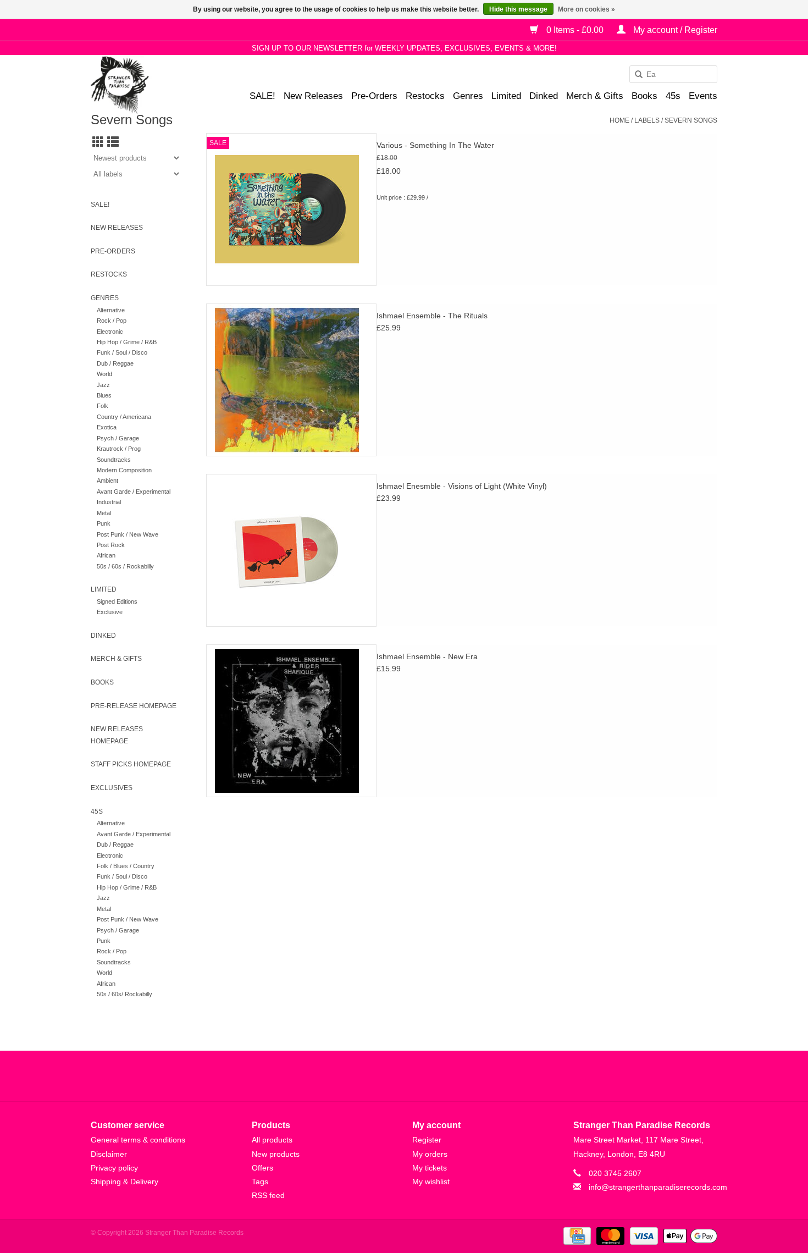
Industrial (109, 502)
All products (272, 1139)
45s (673, 96)
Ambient (107, 480)
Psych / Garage (118, 438)
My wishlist (431, 1181)
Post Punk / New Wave (127, 534)
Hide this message (518, 9)
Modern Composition (124, 470)
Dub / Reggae (115, 363)
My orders (429, 1154)
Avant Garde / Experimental (133, 491)
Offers (262, 1167)
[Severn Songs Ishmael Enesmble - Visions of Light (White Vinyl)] (291, 550)
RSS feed (268, 1195)
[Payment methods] (576, 1235)
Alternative (111, 310)
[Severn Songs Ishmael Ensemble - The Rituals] (291, 380)
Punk (103, 523)
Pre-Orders (374, 96)
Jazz (103, 385)
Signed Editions (117, 601)
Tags (260, 1181)
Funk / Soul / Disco (122, 352)
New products (276, 1154)
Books (644, 96)
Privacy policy (114, 1167)
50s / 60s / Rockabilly (125, 566)
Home (619, 120)
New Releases (313, 96)
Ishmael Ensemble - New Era (427, 656)
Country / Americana (124, 416)
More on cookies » (586, 9)
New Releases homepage (117, 735)
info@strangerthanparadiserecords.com (658, 1187)
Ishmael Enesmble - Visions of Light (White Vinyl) (462, 486)
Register (426, 1139)
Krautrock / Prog (119, 448)
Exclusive (110, 612)
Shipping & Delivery (124, 1181)
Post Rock (111, 545)
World (104, 374)
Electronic (110, 331)
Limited (506, 96)
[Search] (634, 74)
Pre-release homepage (133, 706)
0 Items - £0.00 (575, 30)
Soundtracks (114, 459)
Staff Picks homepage (131, 764)
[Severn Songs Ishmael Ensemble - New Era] (291, 721)
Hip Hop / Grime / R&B (127, 342)
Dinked (543, 96)
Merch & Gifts (594, 96)
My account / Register (674, 30)
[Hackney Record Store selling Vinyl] (149, 85)
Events (703, 96)
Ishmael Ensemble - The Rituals (432, 315)
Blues (104, 395)
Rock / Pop (111, 320)
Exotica (107, 427)
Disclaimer (109, 1154)
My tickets (429, 1167)
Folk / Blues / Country (125, 866)
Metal (104, 513)
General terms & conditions (138, 1139)
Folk (102, 405)
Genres (468, 96)
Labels (647, 120)
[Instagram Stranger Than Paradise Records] (433, 1076)
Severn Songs (691, 120)
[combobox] (673, 74)
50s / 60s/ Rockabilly (124, 994)
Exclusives (111, 788)
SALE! (262, 96)
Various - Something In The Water (435, 145)
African (106, 555)
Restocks (425, 96)
